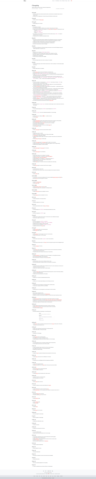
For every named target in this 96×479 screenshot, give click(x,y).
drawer (37, 368)
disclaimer (36, 398)
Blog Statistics (38, 120)
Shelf (36, 323)
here (48, 388)
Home (53, 0)
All (55, 0)
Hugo (39, 473)
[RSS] (52, 471)
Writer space (37, 298)
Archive (50, 29)
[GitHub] (50, 471)
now (36, 178)
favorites (56, 177)
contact (36, 173)
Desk (61, 0)
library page (41, 19)
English (36, 336)
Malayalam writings (38, 186)
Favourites (36, 229)
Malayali (63, 0)
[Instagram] (45, 471)
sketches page (37, 151)
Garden (46, 299)
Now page (35, 135)
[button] (71, 0)
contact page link (49, 156)
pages (44, 122)
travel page (38, 86)
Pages (66, 0)
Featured (55, 29)
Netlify (41, 473)
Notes (48, 205)
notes (38, 439)
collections (36, 438)
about (37, 356)
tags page (38, 98)
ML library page (38, 96)
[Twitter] (47, 471)
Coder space (50, 299)
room (43, 186)
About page (37, 157)
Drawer (53, 323)
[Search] (70, 1)
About (69, 0)
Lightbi (42, 473)
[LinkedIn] (49, 471)
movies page (37, 129)
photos (40, 138)
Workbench (57, 0)
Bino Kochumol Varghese (47, 472)
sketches (36, 138)
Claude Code (51, 100)
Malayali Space (59, 299)
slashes (54, 177)
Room (45, 205)
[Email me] (43, 471)
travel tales (37, 191)
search (36, 381)
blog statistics (37, 255)
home (42, 225)
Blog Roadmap (37, 121)
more (44, 473)
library (37, 406)
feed (37, 353)
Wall (36, 161)
